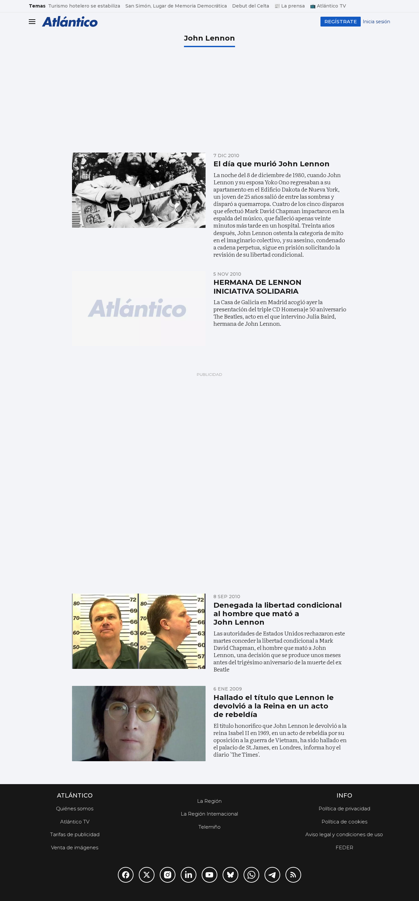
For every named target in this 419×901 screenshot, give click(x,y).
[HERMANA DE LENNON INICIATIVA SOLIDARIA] (139, 308)
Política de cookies (344, 821)
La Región (209, 801)
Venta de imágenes (74, 847)
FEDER (344, 847)
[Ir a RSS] (293, 875)
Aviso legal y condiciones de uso (344, 834)
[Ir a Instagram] (167, 875)
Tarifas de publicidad (75, 834)
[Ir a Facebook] (126, 875)
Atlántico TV (74, 821)
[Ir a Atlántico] (70, 21)
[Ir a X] (147, 875)
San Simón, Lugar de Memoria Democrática (176, 6)
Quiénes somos (74, 808)
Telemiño (209, 827)
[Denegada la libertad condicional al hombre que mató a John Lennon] (139, 631)
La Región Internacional (209, 814)
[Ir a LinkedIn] (188, 875)
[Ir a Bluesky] (230, 875)
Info (344, 795)
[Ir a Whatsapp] (251, 875)
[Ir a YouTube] (209, 875)
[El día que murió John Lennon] (139, 190)
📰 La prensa (289, 6)
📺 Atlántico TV (328, 6)
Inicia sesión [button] (376, 22)
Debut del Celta (250, 6)
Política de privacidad (344, 808)
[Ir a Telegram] (272, 875)
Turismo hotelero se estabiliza (84, 6)
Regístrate (340, 21)
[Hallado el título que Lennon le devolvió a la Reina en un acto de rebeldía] (139, 723)
